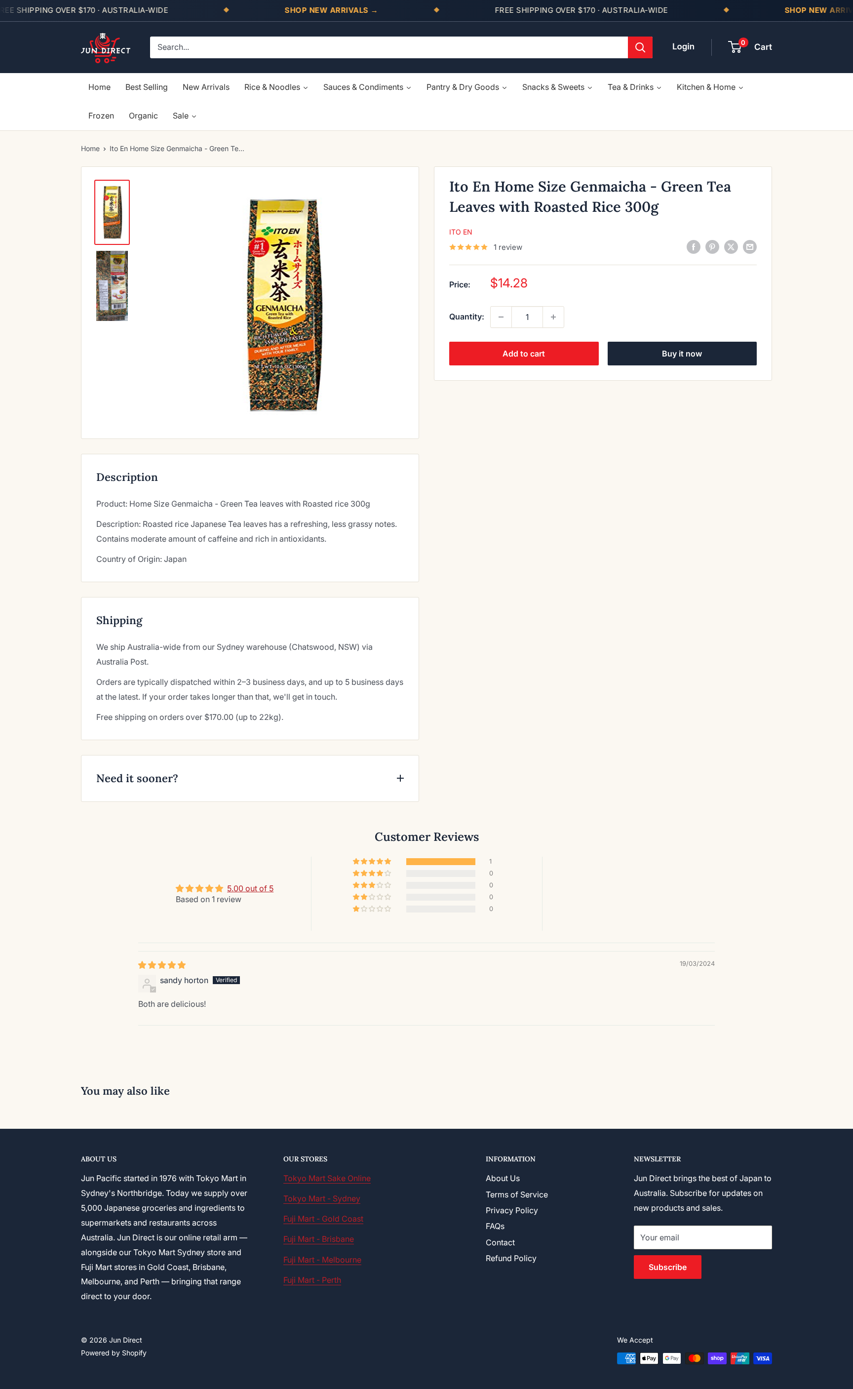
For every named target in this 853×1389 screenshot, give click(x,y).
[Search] (640, 47)
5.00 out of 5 (250, 888)
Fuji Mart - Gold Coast (323, 1219)
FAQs (495, 1226)
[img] (162, 965)
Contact (500, 1242)
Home (90, 148)
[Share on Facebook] (693, 246)
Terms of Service (517, 1194)
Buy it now (682, 353)
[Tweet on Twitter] (731, 246)
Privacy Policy (512, 1210)
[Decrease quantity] (501, 317)
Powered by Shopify (114, 1353)
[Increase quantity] (553, 317)
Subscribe (668, 1267)
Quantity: (466, 316)
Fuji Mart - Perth (312, 1280)
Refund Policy (511, 1258)
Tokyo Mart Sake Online (327, 1178)
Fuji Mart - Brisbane (318, 1239)
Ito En (460, 232)
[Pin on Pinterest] (712, 246)
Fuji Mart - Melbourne (322, 1260)
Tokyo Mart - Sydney (321, 1198)
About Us (503, 1178)
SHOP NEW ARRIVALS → (332, 10)
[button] (372, 861)
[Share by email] (750, 246)
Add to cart (524, 353)
